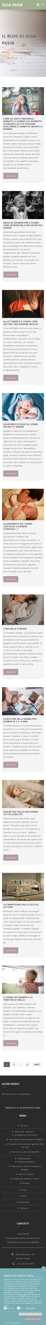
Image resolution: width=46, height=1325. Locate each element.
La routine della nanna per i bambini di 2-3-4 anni (20, 720)
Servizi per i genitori (24, 1131)
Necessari (11, 1308)
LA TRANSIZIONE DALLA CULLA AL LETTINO (21, 906)
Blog (24, 1196)
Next (37, 1064)
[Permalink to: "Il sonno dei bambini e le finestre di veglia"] (23, 980)
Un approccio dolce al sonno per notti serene (20, 425)
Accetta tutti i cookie (33, 1319)
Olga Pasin (12, 4)
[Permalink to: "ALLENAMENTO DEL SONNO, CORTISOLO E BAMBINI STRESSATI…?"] (23, 504)
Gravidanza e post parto (26, 1135)
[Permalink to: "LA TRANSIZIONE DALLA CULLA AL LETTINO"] (23, 887)
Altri (21, 1308)
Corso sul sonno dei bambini (26, 1152)
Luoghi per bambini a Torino (26, 1178)
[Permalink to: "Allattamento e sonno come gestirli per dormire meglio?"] (23, 304)
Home (5, 52)
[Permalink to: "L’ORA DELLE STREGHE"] (23, 609)
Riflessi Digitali (15, 1322)
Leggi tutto (11, 176)
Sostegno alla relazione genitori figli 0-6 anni (26, 1146)
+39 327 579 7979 (25, 1264)
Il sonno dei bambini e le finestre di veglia (18, 998)
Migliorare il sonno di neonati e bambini (26, 1168)
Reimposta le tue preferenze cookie (23, 1107)
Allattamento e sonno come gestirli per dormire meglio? (21, 322)
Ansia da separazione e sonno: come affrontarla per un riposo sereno (22, 225)
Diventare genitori (26, 1162)
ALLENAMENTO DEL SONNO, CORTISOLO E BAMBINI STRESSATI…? (18, 526)
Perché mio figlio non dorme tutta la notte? (20, 813)
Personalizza (30, 1308)
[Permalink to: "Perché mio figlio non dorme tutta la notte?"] (23, 794)
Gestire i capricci (26, 1174)
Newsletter (24, 1202)
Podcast (26, 1183)
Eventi (24, 1190)
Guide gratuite (24, 1158)
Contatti (24, 1208)
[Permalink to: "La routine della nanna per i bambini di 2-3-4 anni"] (23, 701)
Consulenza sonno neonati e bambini (26, 1139)
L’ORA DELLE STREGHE (15, 628)
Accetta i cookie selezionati (30, 1314)
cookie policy (22, 1294)
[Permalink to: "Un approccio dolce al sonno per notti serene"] (23, 407)
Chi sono (24, 1125)
